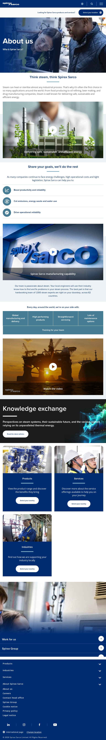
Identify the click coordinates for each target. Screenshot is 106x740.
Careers (7, 693)
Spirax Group (10, 702)
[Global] (82, 4)
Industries (8, 670)
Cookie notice (10, 706)
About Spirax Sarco (13, 684)
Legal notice (9, 715)
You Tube (55, 724)
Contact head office (13, 697)
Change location (34, 732)
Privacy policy (10, 711)
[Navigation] (101, 4)
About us (7, 689)
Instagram (24, 724)
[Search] (92, 4)
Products (7, 663)
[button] (53, 130)
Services (7, 677)
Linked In (8, 724)
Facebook (39, 724)
